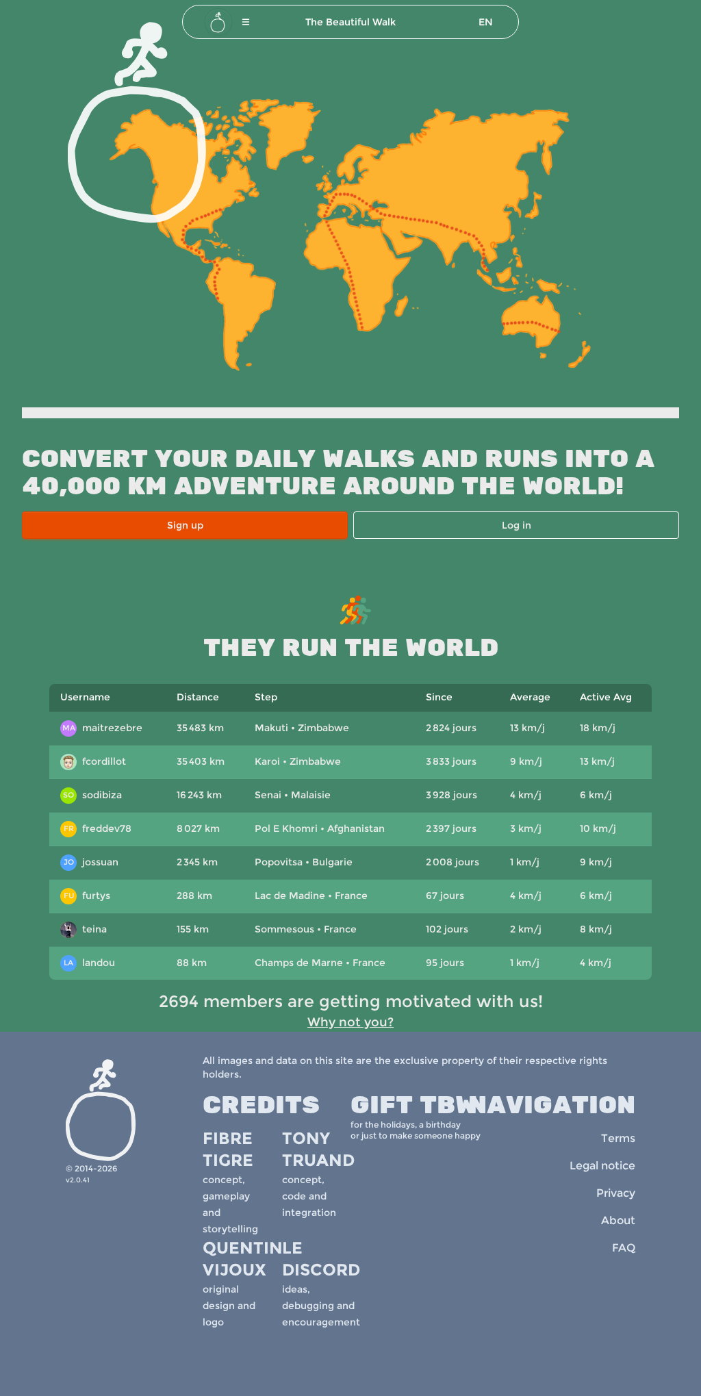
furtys (87, 895)
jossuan (91, 862)
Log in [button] (516, 525)
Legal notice (602, 1165)
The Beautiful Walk (350, 22)
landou (89, 962)
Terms (618, 1138)
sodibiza (92, 795)
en (486, 22)
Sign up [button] (185, 525)
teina (85, 930)
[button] (246, 22)
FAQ (623, 1247)
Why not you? (350, 1022)
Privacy (615, 1193)
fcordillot (95, 762)
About (618, 1220)
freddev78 (98, 828)
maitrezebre (102, 728)
